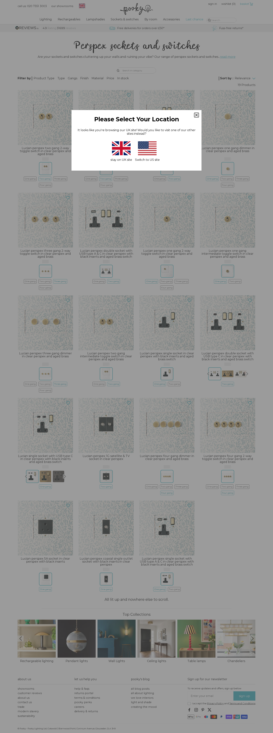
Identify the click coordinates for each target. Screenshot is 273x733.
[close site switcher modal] (196, 115)
